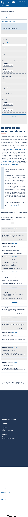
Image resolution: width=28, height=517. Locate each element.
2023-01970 (14, 317)
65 (25, 379)
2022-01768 (14, 287)
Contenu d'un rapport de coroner (9, 14)
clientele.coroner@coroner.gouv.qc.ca (11, 436)
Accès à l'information (5, 492)
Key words (4, 43)
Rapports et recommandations (8, 429)
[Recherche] (20, 2)
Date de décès (5, 99)
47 (11, 379)
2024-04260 (14, 362)
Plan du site (3, 496)
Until (4, 69)
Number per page (5, 223)
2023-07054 (14, 243)
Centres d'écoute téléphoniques (14, 205)
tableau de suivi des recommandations (18, 149)
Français (23, 1)
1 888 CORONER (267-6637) (9, 438)
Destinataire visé (6, 49)
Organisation (4, 427)
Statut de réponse (6, 76)
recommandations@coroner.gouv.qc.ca (10, 161)
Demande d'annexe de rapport (8, 21)
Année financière (6, 55)
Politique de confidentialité (6, 499)
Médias (3, 432)
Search (14, 116)
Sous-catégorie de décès (8, 94)
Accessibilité (3, 488)
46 (8, 379)
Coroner (4, 82)
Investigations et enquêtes (8, 426)
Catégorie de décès (6, 88)
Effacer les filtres (14, 121)
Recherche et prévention (7, 430)
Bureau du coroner (5, 5)
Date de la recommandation (9, 60)
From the (5, 63)
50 (19, 379)
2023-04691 (14, 271)
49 (16, 379)
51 (22, 379)
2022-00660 (14, 256)
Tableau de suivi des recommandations (11, 32)
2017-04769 (14, 347)
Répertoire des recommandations (10, 28)
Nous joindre (24, 3)
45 (5, 379)
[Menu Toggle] (25, 5)
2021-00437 (14, 332)
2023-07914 (14, 228)
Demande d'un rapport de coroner (9, 17)
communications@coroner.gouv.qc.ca (9, 164)
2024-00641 (14, 302)
